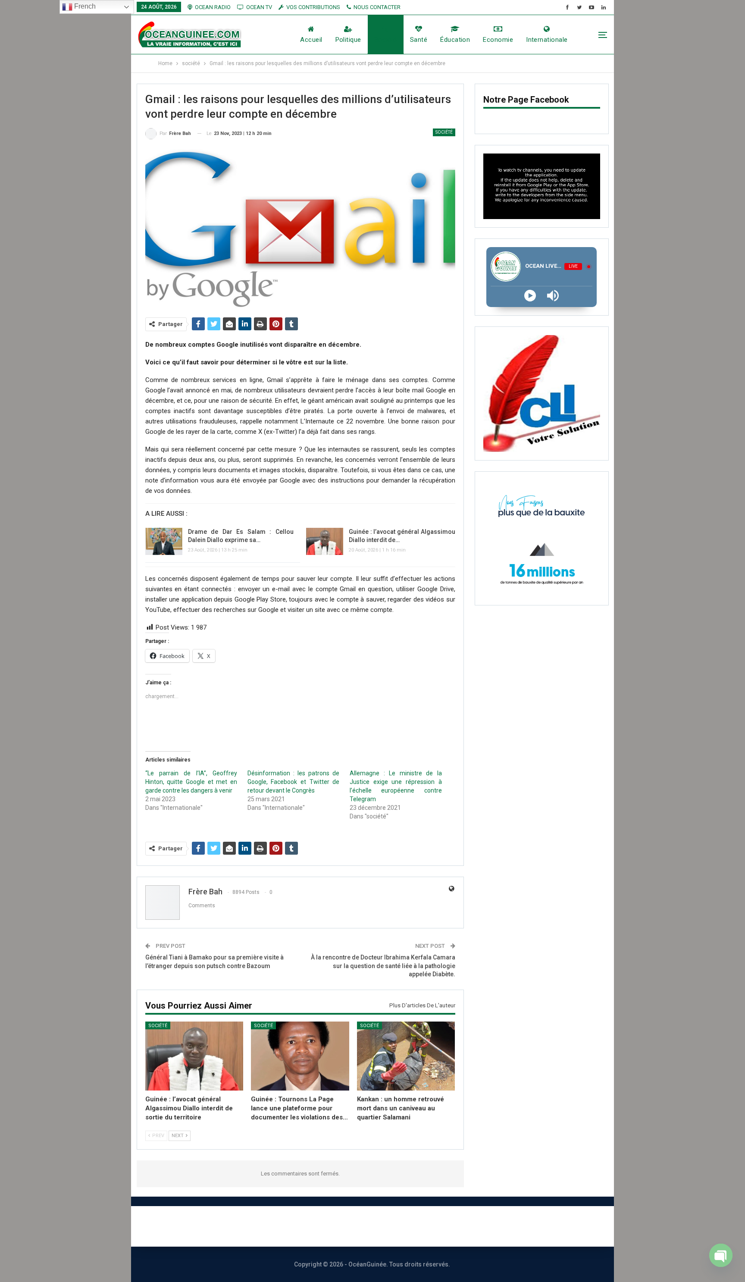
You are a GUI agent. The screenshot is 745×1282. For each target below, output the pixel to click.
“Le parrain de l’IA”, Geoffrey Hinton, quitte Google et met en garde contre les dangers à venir (191, 782)
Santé (418, 40)
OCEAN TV (259, 7)
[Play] (530, 295)
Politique (348, 40)
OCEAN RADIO (213, 7)
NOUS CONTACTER (377, 7)
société (385, 40)
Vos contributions (468, 1226)
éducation (455, 40)
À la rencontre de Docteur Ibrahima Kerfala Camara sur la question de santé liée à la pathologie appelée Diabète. (383, 966)
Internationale (546, 40)
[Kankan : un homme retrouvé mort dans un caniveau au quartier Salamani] (406, 1056)
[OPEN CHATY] (720, 1259)
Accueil (311, 40)
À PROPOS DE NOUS (260, 1226)
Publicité (403, 1226)
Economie (498, 40)
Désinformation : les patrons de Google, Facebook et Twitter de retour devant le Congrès (293, 782)
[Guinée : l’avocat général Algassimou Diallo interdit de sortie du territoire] (324, 541)
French (84, 6)
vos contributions (313, 7)
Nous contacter (341, 1226)
